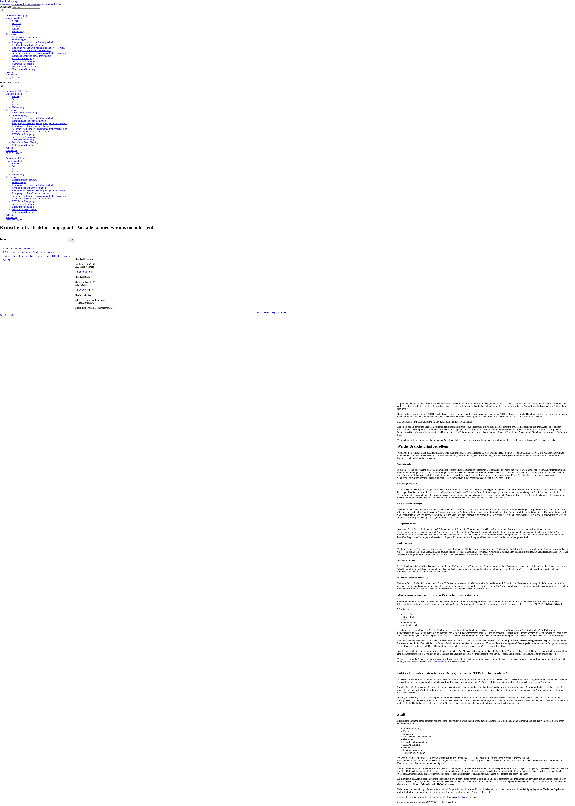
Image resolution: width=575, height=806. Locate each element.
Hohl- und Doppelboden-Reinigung (29, 45)
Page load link (6, 315)
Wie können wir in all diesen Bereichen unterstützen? (30, 252)
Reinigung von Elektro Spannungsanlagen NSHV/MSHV (39, 47)
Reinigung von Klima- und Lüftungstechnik (32, 42)
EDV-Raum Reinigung (23, 58)
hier (399, 435)
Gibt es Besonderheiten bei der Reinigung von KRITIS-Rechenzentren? (39, 256)
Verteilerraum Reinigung (23, 69)
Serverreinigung (19, 39)
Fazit (7, 260)
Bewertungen (438, 661)
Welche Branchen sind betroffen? (21, 248)
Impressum (281, 313)
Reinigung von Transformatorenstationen (31, 50)
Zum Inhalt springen (9, 1)
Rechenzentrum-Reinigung (24, 37)
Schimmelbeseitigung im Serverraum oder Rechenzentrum (39, 53)
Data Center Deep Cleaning (25, 66)
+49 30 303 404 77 (84, 290)
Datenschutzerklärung (266, 313)
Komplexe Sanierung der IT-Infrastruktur (31, 56)
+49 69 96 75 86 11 (84, 272)
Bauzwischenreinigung (23, 64)
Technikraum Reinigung (23, 61)
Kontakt (462, 797)
